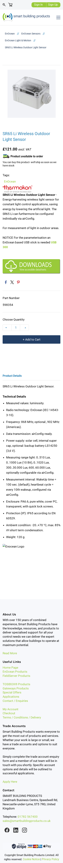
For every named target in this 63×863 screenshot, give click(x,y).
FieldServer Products (16, 676)
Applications (11, 696)
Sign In (38, 4)
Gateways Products (16, 688)
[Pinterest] (18, 282)
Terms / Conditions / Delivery (22, 717)
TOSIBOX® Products (16, 684)
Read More (10, 653)
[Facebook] (5, 282)
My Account (10, 709)
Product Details (12, 375)
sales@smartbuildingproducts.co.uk (27, 821)
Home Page (10, 667)
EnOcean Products (15, 671)
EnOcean (10, 33)
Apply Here (10, 781)
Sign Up (53, 4)
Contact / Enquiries (15, 701)
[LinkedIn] (15, 830)
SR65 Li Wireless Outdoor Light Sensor (25, 47)
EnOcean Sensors (30, 33)
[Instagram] (24, 830)
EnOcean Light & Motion (18, 40)
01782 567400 (28, 816)
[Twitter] (12, 282)
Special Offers (12, 692)
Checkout (9, 713)
